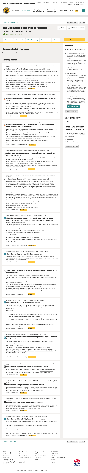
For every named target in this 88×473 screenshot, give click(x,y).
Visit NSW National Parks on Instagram (8, 470)
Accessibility (54, 451)
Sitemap (53, 459)
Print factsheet (73, 22)
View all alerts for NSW (71, 146)
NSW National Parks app (9, 454)
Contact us (38, 457)
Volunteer (71, 2)
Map (55, 40)
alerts (74, 40)
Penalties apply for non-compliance (26, 188)
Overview (8, 40)
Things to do (17, 16)
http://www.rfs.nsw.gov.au (74, 142)
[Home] (6, 10)
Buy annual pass (73, 107)
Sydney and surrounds (76, 51)
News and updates (40, 455)
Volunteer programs (24, 454)
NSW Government (32, 470)
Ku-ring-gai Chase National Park (76, 49)
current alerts (18, 34)
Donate (53, 462)
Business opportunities (25, 461)
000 (68, 121)
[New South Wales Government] (77, 462)
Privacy (53, 455)
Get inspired (46, 2)
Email (83, 22)
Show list (30, 88)
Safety (39, 2)
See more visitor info (71, 111)
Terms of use (54, 453)
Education (64, 2)
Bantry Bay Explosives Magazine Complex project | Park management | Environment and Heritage (30, 350)
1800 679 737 (70, 139)
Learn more (45, 40)
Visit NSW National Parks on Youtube (11, 470)
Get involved (22, 462)
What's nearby (32, 40)
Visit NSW (5, 457)
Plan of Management (77, 97)
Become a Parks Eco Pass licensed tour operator (25, 458)
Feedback (37, 459)
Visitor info (20, 40)
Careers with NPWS (24, 455)
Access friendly (55, 2)
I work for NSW (43, 470)
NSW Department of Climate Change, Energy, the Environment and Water (9, 461)
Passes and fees (80, 2)
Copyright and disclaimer (58, 457)
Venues (70, 4)
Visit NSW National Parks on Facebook (4, 470)
